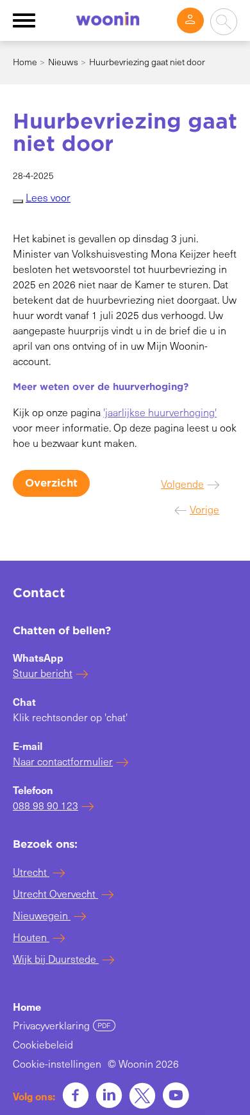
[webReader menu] (18, 201)
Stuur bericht (42, 673)
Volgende (182, 483)
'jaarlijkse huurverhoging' (160, 412)
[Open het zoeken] (223, 21)
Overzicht (51, 483)
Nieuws (63, 62)
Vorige (204, 509)
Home (25, 62)
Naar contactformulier (63, 761)
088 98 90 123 (45, 805)
